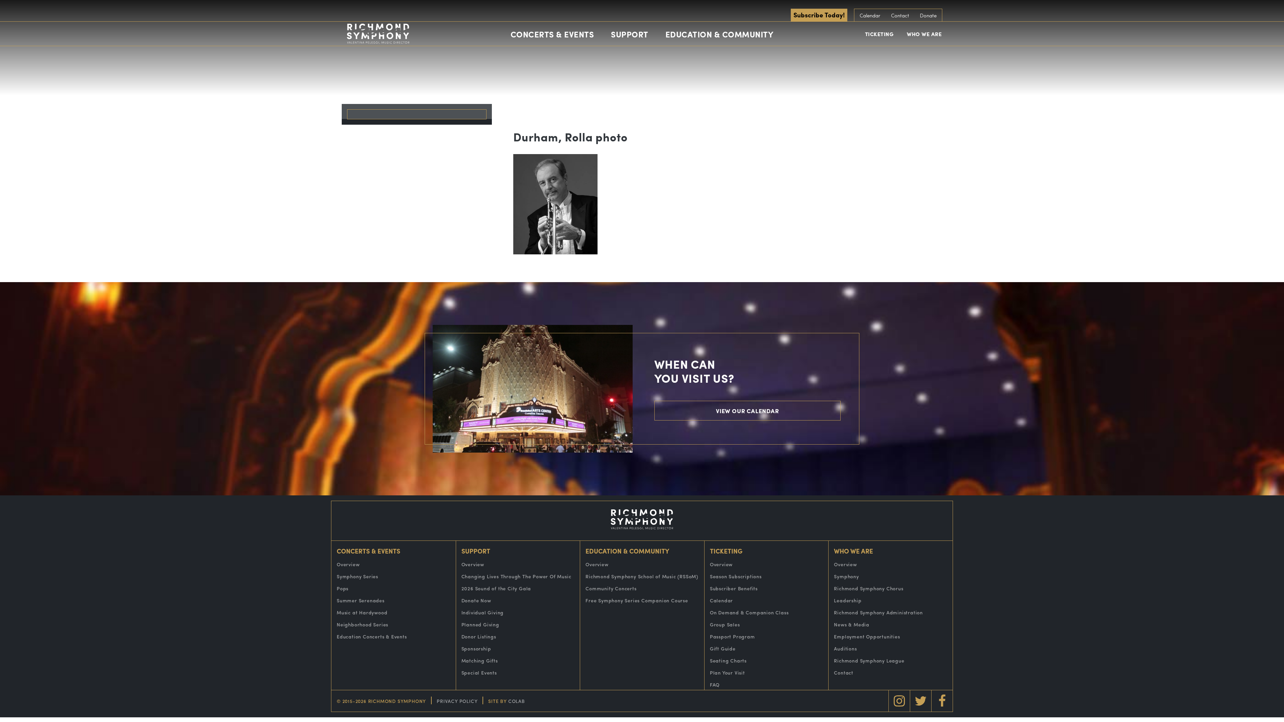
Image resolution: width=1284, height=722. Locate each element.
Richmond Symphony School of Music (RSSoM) (641, 576)
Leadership (847, 600)
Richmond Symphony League (869, 660)
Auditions (845, 648)
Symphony (846, 576)
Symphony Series (357, 576)
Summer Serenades (361, 600)
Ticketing (879, 34)
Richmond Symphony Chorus (868, 588)
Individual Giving (482, 612)
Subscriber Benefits (734, 588)
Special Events (479, 672)
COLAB (516, 701)
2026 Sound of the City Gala (496, 588)
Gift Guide (723, 648)
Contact (900, 15)
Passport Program (732, 636)
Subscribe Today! (819, 14)
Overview (348, 564)
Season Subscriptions (736, 576)
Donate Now (476, 600)
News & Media (851, 624)
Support (629, 34)
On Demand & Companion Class (749, 612)
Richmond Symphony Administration (878, 612)
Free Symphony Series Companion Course (636, 600)
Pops (342, 588)
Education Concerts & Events (372, 636)
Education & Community (719, 34)
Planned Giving (480, 624)
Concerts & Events (552, 34)
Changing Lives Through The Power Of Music (516, 576)
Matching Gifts (479, 660)
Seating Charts (728, 660)
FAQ (715, 684)
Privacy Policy (457, 701)
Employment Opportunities (867, 636)
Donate (928, 15)
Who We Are (924, 34)
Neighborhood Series (362, 624)
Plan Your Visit (727, 672)
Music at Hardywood (362, 612)
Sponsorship (476, 648)
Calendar (870, 15)
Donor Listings (478, 636)
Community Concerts (610, 588)
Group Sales (725, 624)
